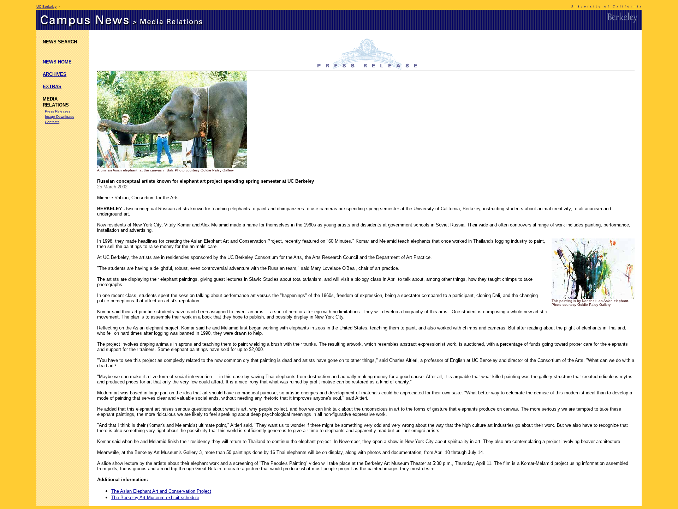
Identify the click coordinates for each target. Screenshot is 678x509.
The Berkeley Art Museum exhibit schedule (155, 497)
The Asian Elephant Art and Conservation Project (161, 491)
